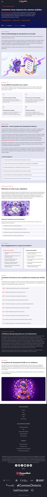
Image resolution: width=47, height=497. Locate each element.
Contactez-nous (23, 446)
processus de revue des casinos (8, 140)
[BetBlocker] (21, 490)
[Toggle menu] (2, 1)
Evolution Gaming (23, 427)
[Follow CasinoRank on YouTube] (25, 465)
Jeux (23, 412)
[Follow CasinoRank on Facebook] (16, 465)
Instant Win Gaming (23, 431)
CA (22, 468)
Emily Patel (9, 25)
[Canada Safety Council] (16, 480)
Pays (23, 416)
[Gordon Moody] (40, 480)
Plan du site (23, 419)
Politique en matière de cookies (23, 495)
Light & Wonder (23, 433)
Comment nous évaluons (23, 450)
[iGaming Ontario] (10, 485)
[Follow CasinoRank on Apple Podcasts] (31, 465)
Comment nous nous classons (23, 448)
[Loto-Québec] (24, 480)
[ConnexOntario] (29, 485)
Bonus (23, 410)
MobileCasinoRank (7, 12)
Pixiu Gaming (23, 436)
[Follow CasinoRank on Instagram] (19, 465)
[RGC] (32, 480)
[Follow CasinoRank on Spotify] (28, 465)
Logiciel (23, 414)
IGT (23, 429)
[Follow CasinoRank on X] (22, 465)
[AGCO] (8, 480)
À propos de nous (7, 373)
